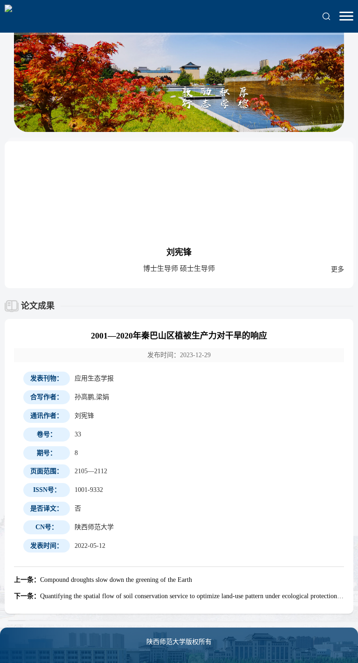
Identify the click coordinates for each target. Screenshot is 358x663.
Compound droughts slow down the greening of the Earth (103, 579)
